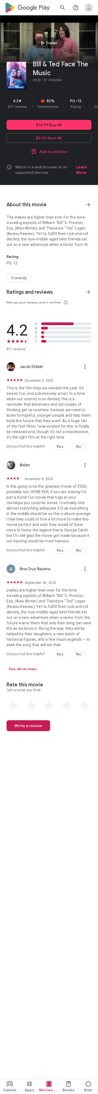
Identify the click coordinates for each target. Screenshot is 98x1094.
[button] (60, 446)
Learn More (81, 169)
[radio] (13, 705)
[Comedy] (19, 278)
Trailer (48, 43)
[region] (49, 104)
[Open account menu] (88, 7)
